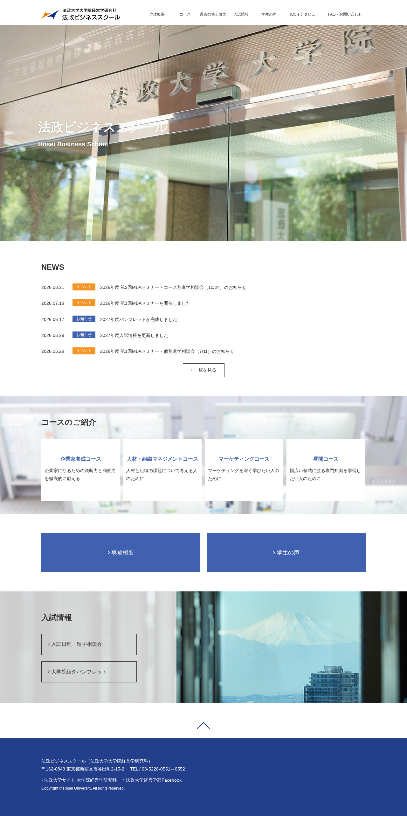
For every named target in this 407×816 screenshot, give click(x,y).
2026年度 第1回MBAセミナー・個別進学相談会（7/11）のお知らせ (167, 351)
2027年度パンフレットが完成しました (138, 319)
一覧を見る (204, 370)
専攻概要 (122, 552)
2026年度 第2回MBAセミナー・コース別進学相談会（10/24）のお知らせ (173, 287)
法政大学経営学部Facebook (154, 780)
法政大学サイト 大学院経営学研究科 (80, 780)
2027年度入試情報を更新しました (134, 335)
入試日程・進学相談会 (76, 644)
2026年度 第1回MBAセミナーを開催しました (145, 303)
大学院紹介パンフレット (78, 671)
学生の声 (287, 552)
